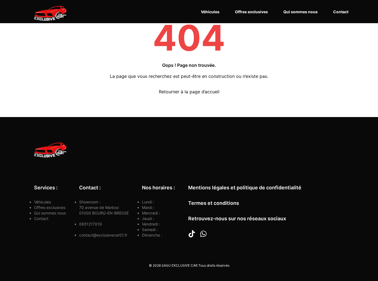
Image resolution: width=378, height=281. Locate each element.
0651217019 (90, 224)
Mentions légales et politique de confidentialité (244, 187)
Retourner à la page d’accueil (189, 91)
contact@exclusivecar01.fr (103, 235)
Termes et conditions (213, 203)
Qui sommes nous (300, 11)
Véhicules (210, 11)
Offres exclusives (251, 11)
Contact (340, 11)
